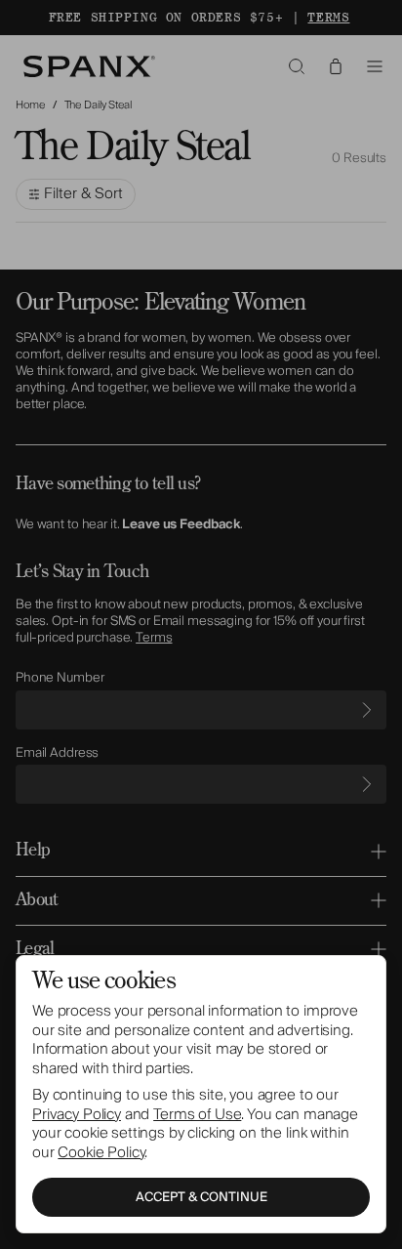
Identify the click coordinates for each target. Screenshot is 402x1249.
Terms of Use (197, 1114)
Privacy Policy (76, 1114)
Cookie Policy (101, 1152)
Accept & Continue (201, 1197)
